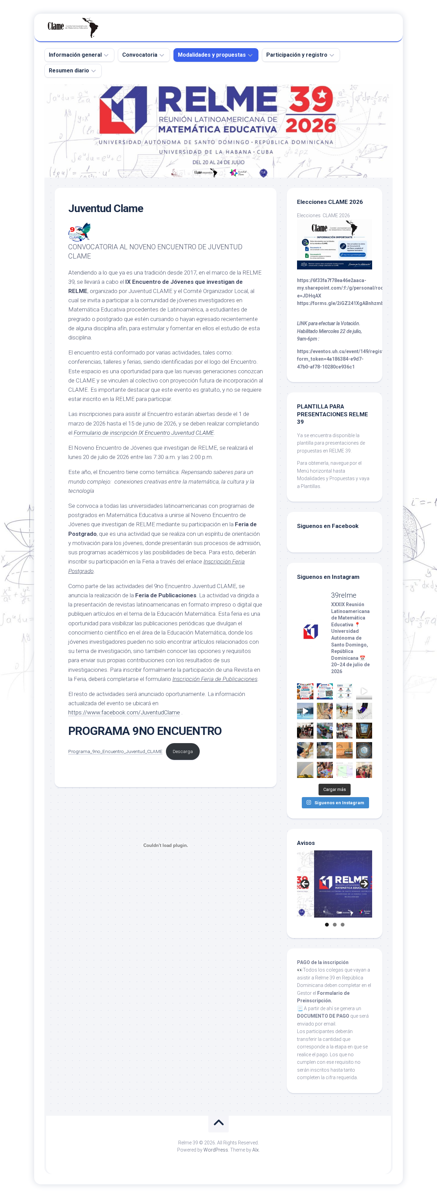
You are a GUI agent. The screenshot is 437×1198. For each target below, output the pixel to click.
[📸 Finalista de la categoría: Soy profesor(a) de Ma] (325, 711)
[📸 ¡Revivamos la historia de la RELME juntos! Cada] (325, 691)
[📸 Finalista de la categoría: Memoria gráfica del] (364, 770)
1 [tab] (327, 925)
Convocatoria (139, 55)
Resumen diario (69, 70)
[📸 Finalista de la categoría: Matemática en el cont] (344, 750)
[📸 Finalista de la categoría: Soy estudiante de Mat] (364, 731)
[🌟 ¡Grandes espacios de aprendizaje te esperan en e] (344, 691)
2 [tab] (335, 925)
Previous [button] (304, 883)
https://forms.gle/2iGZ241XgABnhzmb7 (341, 303)
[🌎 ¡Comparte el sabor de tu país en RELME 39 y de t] (305, 691)
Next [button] (364, 883)
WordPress (215, 1150)
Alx (255, 1150)
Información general (75, 55)
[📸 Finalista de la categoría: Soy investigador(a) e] (305, 731)
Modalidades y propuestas (212, 55)
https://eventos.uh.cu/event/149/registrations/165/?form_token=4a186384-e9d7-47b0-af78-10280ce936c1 (355, 359)
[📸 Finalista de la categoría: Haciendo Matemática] (364, 691)
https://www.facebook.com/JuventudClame (124, 712)
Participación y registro (296, 55)
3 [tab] (342, 925)
